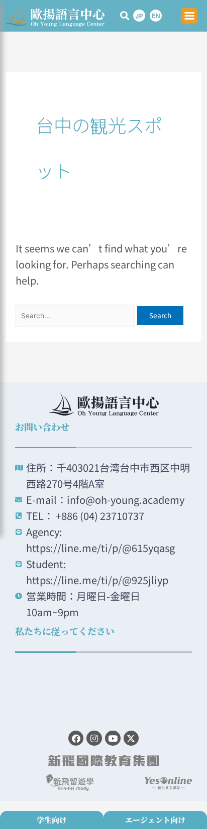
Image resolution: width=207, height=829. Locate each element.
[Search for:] (77, 314)
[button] (125, 16)
